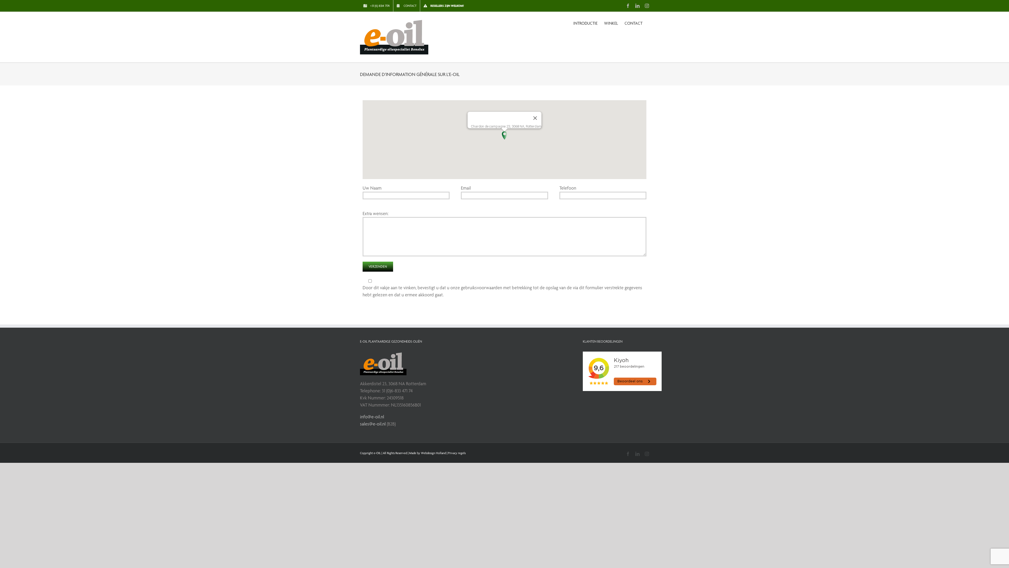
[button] (504, 135)
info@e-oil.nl (372, 416)
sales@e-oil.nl (373, 424)
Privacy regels (457, 453)
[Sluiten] (535, 118)
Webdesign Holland (433, 453)
